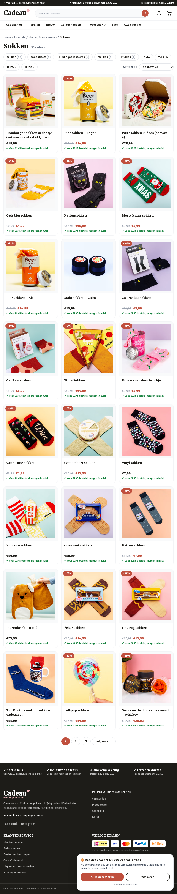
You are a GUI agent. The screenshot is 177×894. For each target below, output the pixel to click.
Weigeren (147, 877)
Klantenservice (13, 842)
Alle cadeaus (133, 25)
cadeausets (41, 57)
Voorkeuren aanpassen (125, 884)
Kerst (95, 817)
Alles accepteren (102, 877)
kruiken (128, 57)
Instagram (27, 824)
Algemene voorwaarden (18, 866)
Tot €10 (163, 57)
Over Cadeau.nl (13, 860)
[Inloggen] (159, 13)
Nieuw (50, 25)
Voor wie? (96, 25)
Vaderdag (98, 811)
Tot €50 (29, 67)
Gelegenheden (71, 25)
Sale (115, 25)
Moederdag (99, 805)
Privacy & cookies (15, 872)
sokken (14, 57)
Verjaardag (99, 799)
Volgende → (104, 741)
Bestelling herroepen (16, 854)
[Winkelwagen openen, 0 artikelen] (169, 13)
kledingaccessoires (74, 57)
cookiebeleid (106, 868)
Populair (34, 25)
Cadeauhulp (14, 25)
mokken (105, 57)
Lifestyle (19, 37)
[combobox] (92, 13)
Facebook (10, 824)
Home (7, 37)
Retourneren (11, 848)
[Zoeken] (145, 13)
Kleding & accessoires (42, 37)
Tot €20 (11, 67)
